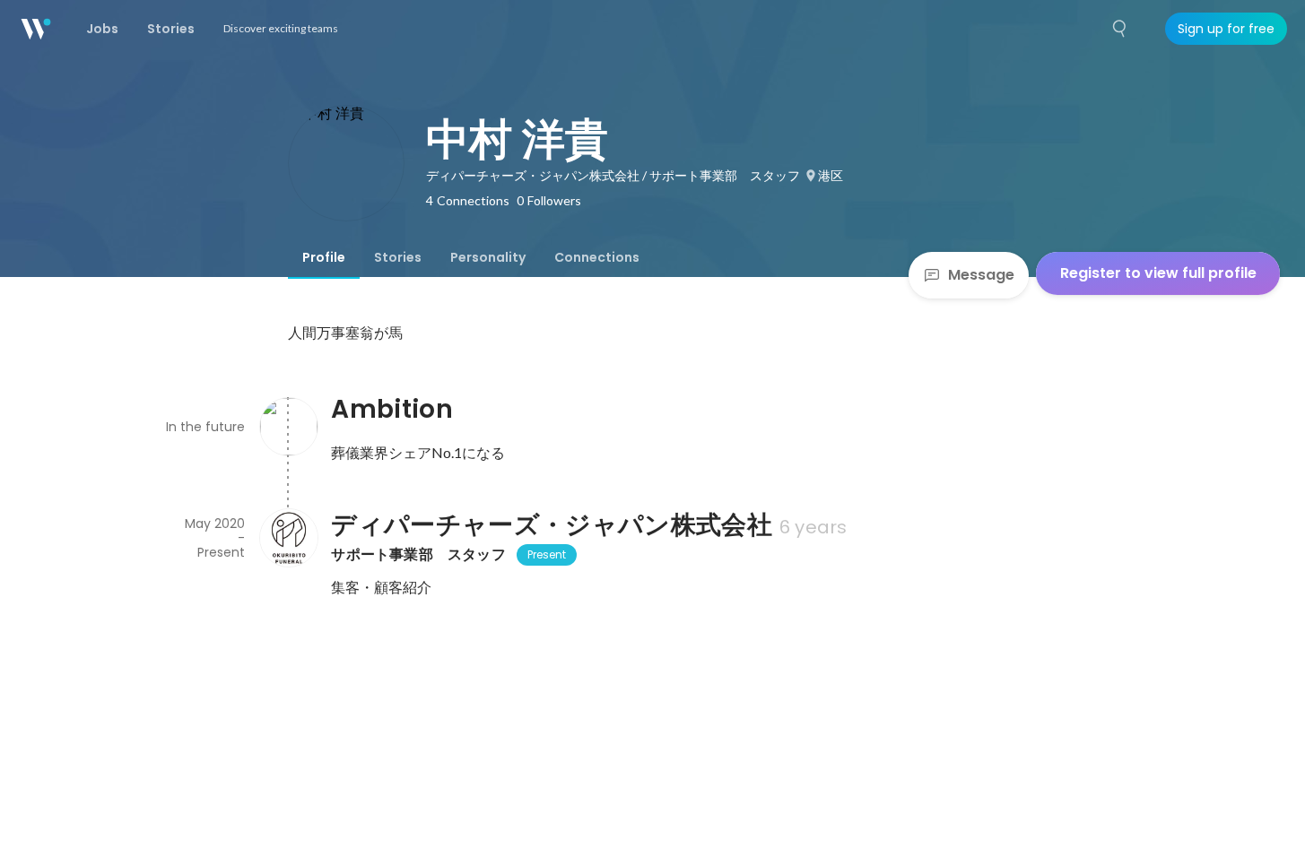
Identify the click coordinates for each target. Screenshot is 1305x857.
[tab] (324, 257)
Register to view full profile (1158, 273)
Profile (323, 257)
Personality (488, 257)
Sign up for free (1226, 29)
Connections (596, 257)
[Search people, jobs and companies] (1120, 29)
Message (981, 274)
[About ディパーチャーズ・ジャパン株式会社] (288, 537)
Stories (398, 257)
